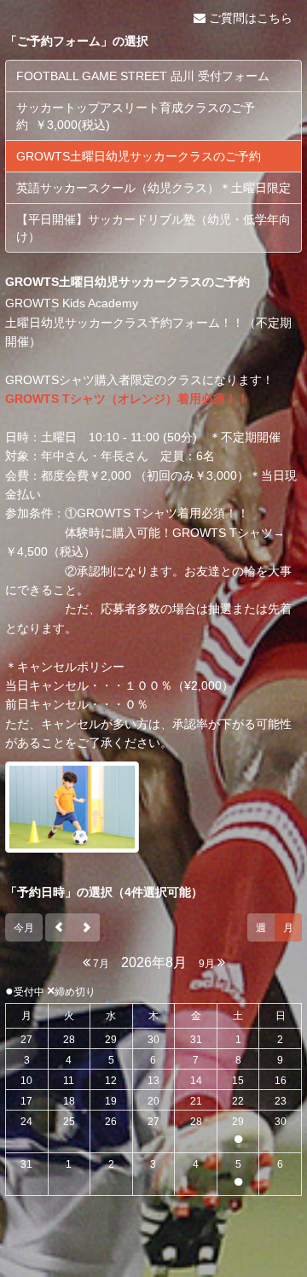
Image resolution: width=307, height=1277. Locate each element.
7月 (99, 964)
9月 (208, 964)
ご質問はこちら (249, 18)
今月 (24, 928)
